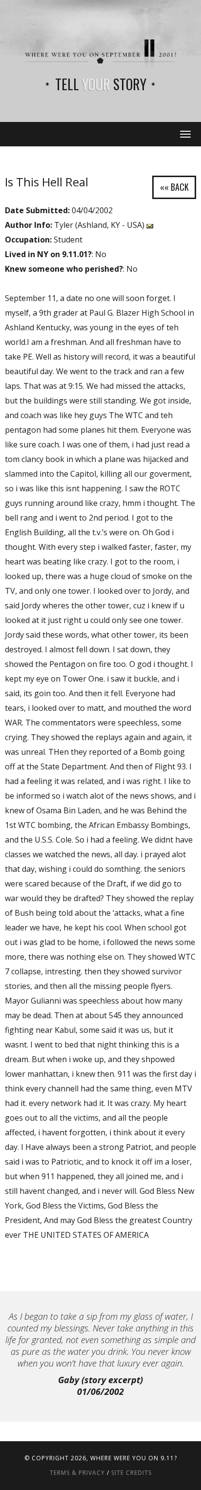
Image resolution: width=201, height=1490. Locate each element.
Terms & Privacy (77, 1473)
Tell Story (100, 84)
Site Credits (131, 1473)
